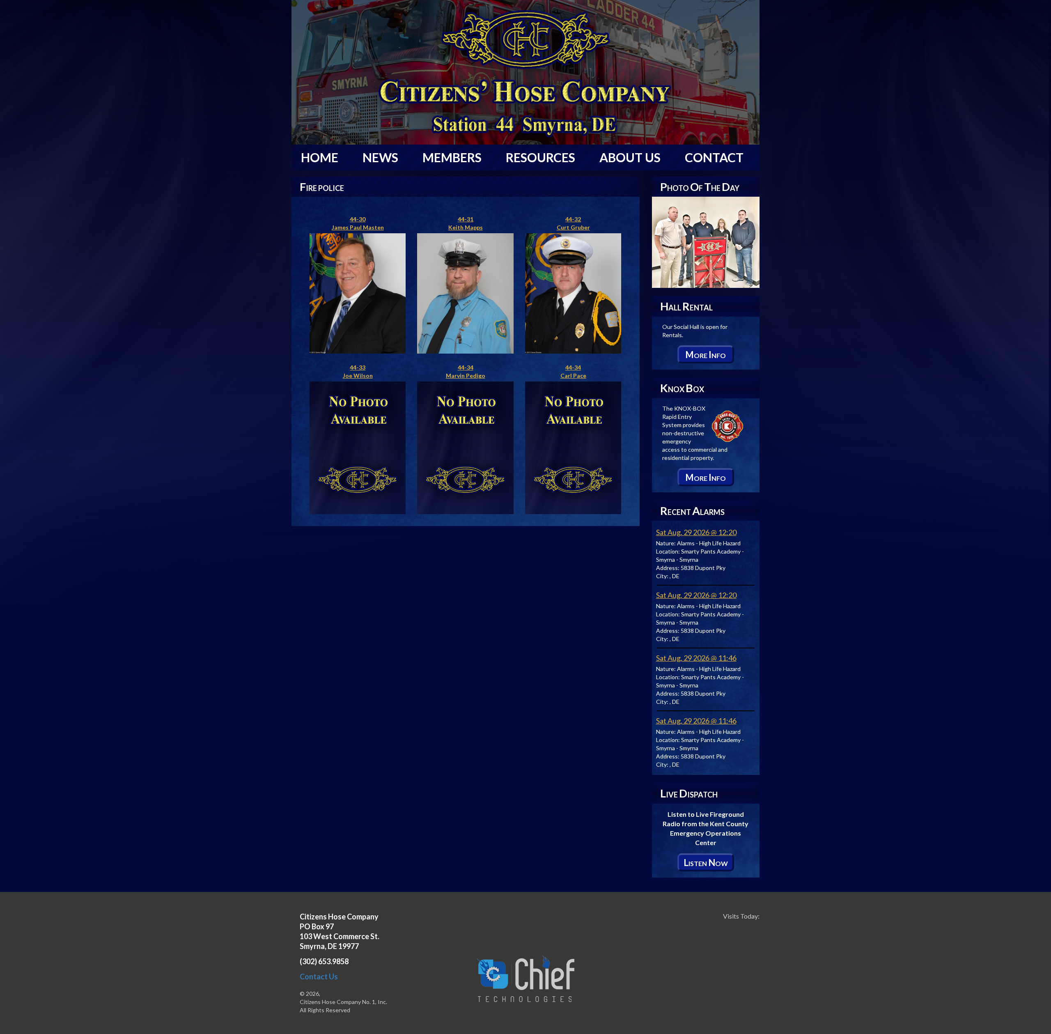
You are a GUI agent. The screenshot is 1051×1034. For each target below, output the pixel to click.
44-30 (357, 219)
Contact (714, 157)
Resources (540, 157)
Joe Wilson (358, 375)
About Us (630, 157)
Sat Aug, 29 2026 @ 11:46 (696, 657)
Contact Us (319, 976)
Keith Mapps (465, 227)
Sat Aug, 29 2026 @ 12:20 (696, 532)
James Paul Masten (358, 227)
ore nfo (705, 354)
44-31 (465, 219)
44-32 (573, 219)
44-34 (465, 367)
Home (319, 157)
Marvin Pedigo (465, 375)
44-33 (357, 367)
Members (452, 157)
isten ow (706, 862)
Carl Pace (573, 375)
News (380, 157)
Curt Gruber (573, 227)
